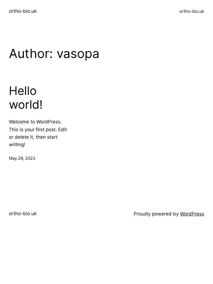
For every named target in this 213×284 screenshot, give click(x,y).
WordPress (192, 214)
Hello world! (26, 97)
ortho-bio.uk (23, 11)
